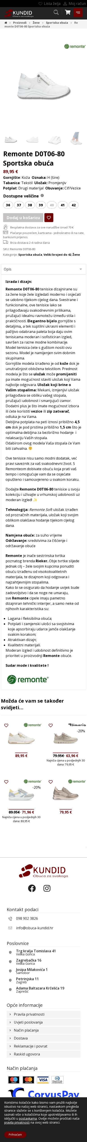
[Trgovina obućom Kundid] (18, 13)
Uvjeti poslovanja (28, 1022)
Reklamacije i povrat (30, 1046)
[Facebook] (36, 892)
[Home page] (5, 23)
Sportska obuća (30, 255)
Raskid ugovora (27, 1054)
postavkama (28, 1119)
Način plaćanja (26, 1030)
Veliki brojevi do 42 (57, 255)
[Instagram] (51, 892)
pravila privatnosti (17, 1122)
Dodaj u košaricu (23, 217)
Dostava (21, 1038)
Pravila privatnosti (29, 1014)
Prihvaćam (15, 1134)
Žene (76, 255)
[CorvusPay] (44, 1094)
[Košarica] (67, 11)
